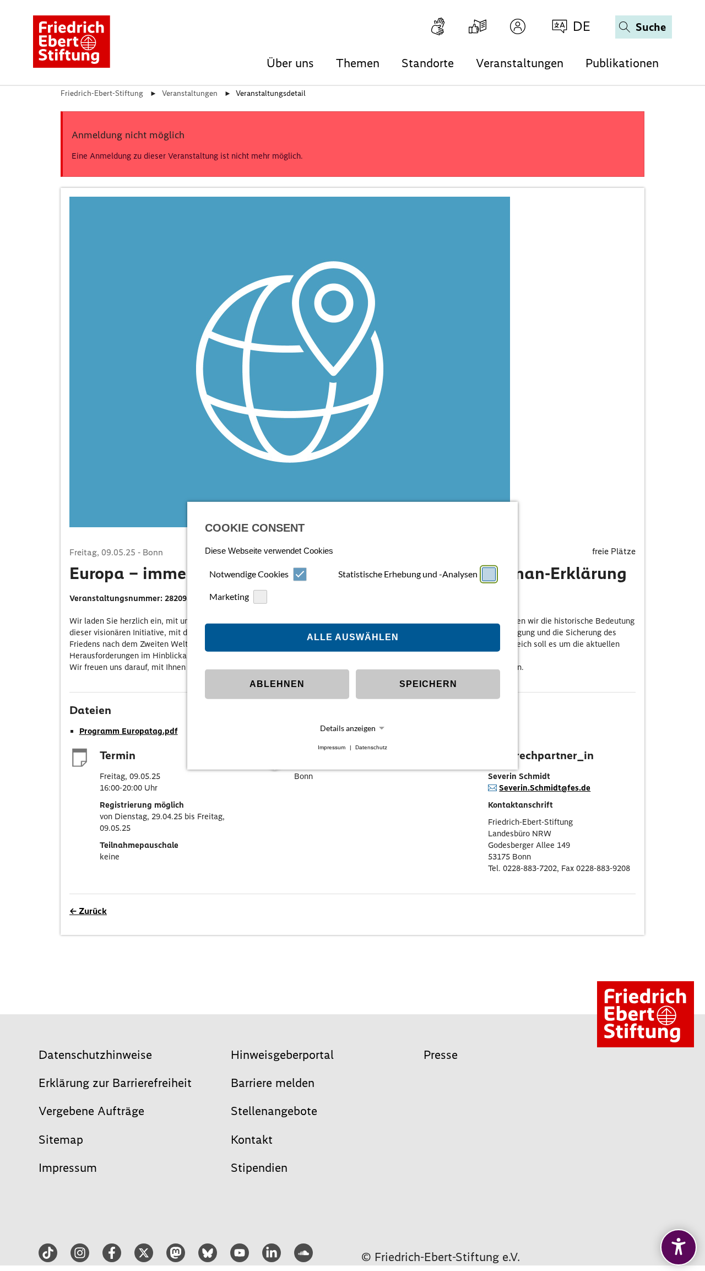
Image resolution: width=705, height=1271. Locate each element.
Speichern (428, 684)
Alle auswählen (353, 637)
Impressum (331, 747)
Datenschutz (371, 747)
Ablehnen (277, 684)
